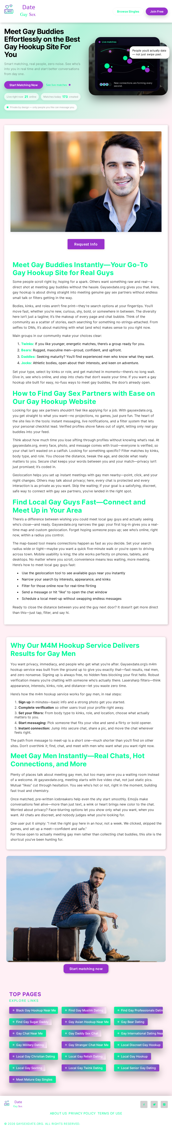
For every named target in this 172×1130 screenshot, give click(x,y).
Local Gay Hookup (134, 1056)
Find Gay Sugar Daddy (32, 1022)
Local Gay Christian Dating (35, 1056)
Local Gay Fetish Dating (86, 1056)
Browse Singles (128, 11)
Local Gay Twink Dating (86, 1068)
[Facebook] (143, 1104)
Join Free (156, 11)
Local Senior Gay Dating (138, 1068)
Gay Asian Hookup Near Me (89, 1022)
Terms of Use (110, 1113)
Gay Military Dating (30, 1045)
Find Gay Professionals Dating (142, 1010)
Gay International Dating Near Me (142, 1033)
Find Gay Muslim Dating (86, 1010)
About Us (58, 1113)
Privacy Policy (82, 1113)
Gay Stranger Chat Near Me (88, 1045)
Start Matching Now (23, 85)
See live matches (56, 85)
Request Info (86, 244)
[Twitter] (154, 1104)
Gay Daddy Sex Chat (83, 1033)
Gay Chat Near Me (29, 1033)
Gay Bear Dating (132, 1022)
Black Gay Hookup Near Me (36, 1010)
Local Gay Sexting (29, 1068)
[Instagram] (164, 1104)
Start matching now (86, 969)
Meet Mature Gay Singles (34, 1079)
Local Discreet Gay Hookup (140, 1045)
